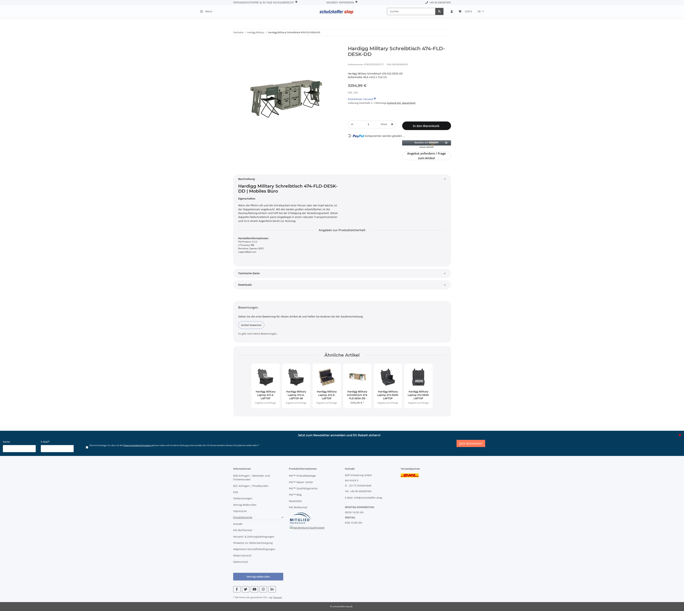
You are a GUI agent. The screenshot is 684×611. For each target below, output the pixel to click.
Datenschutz (240, 561)
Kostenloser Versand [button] (361, 99)
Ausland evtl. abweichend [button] (401, 103)
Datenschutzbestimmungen (137, 445)
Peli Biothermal (298, 507)
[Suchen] (439, 11)
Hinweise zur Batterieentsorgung (253, 543)
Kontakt (237, 524)
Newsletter (295, 501)
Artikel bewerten (251, 325)
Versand (277, 597)
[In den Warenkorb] (236, 44)
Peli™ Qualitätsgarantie (303, 488)
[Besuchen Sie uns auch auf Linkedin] (272, 589)
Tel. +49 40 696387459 (358, 491)
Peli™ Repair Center (301, 482)
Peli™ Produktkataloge (302, 475)
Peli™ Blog (295, 494)
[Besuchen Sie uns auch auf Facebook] (237, 589)
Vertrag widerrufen (258, 576)
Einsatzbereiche (242, 517)
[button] (452, 11)
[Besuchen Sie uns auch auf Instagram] (263, 589)
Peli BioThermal (242, 530)
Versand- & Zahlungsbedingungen (253, 536)
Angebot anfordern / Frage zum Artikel (426, 155)
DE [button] (479, 11)
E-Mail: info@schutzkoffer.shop (363, 497)
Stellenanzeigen (242, 498)
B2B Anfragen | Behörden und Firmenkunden (251, 477)
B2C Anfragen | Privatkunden (250, 486)
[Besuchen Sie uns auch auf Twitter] (245, 589)
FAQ (235, 492)
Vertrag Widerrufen (244, 504)
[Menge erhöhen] (392, 124)
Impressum (240, 511)
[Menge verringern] (352, 124)
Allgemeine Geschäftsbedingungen (254, 549)
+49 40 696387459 (439, 2)
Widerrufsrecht (242, 555)
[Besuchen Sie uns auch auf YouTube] (254, 589)
